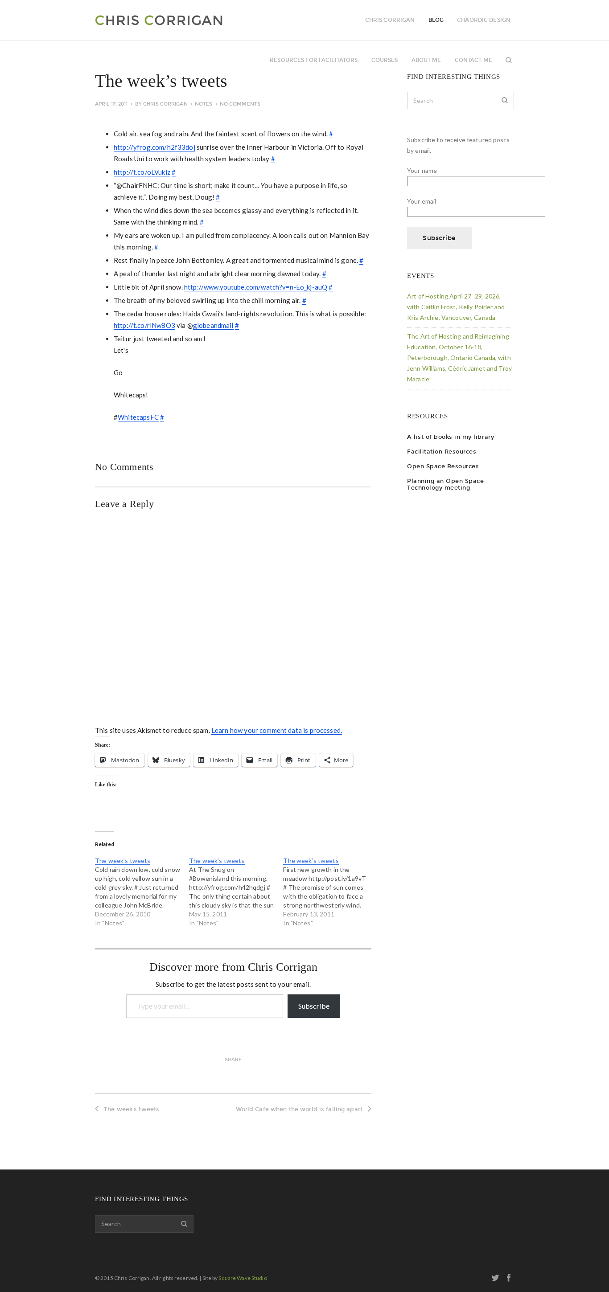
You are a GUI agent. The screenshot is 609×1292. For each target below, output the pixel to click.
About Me (426, 60)
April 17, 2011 (111, 104)
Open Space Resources (443, 466)
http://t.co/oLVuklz (142, 172)
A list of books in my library (450, 436)
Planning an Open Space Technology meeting (445, 484)
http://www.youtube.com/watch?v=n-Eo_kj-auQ (255, 287)
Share (233, 1060)
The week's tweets (131, 1109)
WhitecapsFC (138, 417)
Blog (436, 20)
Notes (204, 104)
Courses (384, 60)
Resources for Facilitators (314, 60)
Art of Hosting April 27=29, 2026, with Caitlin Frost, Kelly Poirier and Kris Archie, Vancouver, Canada (456, 306)
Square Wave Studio (242, 1278)
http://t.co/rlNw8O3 (144, 325)
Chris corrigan (390, 20)
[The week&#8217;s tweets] (142, 892)
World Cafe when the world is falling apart (299, 1109)
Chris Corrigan (165, 104)
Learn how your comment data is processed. (276, 730)
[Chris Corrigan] (183, 20)
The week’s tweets (122, 860)
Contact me (473, 60)
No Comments (240, 104)
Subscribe (313, 1006)
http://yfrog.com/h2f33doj (154, 147)
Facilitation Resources (441, 451)
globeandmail (213, 325)
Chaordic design (483, 20)
